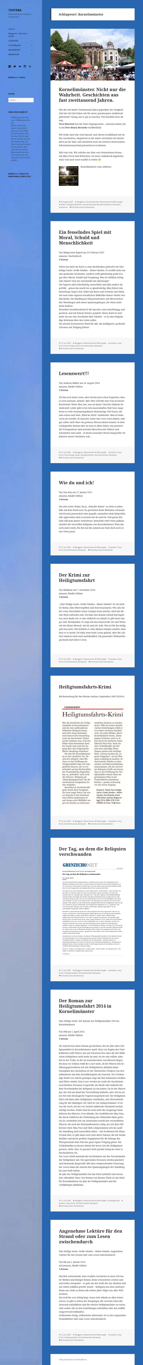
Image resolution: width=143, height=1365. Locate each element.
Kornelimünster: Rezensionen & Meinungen (104, 202)
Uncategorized (113, 1200)
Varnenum (63, 207)
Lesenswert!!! (74, 373)
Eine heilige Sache (72, 346)
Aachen (113, 343)
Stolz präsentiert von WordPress (73, 1359)
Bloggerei (81, 202)
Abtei (63, 204)
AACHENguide (14, 45)
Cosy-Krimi (70, 1203)
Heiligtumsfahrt (87, 455)
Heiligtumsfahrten (74, 204)
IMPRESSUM (13, 54)
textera (11, 29)
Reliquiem (82, 662)
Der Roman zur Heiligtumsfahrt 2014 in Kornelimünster (85, 1006)
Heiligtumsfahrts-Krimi (85, 687)
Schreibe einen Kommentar (83, 207)
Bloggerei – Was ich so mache (17, 34)
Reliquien (117, 204)
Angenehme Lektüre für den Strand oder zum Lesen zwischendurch (90, 1236)
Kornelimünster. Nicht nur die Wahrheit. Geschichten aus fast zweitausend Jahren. (92, 94)
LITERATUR (13, 41)
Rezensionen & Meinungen (95, 343)
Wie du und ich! (76, 483)
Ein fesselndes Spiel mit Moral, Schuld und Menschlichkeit (85, 237)
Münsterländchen (104, 204)
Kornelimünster (89, 204)
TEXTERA (15, 10)
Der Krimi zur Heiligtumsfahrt (77, 577)
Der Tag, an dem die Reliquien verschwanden (92, 851)
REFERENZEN (14, 50)
